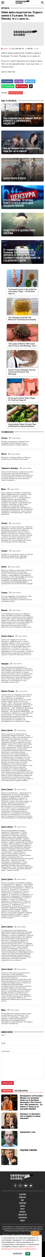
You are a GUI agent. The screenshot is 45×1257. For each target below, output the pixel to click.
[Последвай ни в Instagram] (20, 1186)
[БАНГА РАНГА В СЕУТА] (22, 170)
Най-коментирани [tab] (21, 1090)
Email (3, 1043)
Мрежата (5, 8)
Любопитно (22, 1214)
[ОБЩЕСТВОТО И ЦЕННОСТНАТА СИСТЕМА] (22, 224)
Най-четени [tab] (7, 1090)
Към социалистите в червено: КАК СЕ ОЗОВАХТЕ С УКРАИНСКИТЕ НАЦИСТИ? (22, 121)
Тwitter (31, 81)
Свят (22, 1200)
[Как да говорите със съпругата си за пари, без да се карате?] (22, 142)
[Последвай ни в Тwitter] (31, 1186)
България (22, 1194)
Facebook (8, 81)
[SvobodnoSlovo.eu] (22, 1178)
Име (3, 1035)
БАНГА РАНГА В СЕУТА (14, 178)
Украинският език (27, 1132)
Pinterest (23, 86)
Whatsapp (9, 86)
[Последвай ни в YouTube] (26, 1186)
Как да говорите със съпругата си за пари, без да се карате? (21, 149)
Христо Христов (15, 93)
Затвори (17, 1253)
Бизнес (22, 1206)
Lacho (5, 48)
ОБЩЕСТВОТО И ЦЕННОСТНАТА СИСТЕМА (19, 231)
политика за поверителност (25, 1249)
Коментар (5, 1051)
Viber (20, 81)
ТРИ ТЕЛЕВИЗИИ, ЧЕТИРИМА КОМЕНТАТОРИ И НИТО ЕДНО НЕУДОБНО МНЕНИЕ (18, 203)
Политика (22, 1203)
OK (27, 1253)
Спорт (22, 1209)
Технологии (22, 1217)
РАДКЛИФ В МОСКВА (28, 1150)
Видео (22, 1220)
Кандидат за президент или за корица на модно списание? (30, 1115)
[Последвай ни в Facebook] (15, 1186)
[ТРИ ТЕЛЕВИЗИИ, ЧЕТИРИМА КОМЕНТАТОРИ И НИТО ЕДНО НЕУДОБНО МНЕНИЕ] (22, 197)
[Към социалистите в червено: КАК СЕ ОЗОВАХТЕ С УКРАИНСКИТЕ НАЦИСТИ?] (22, 115)
